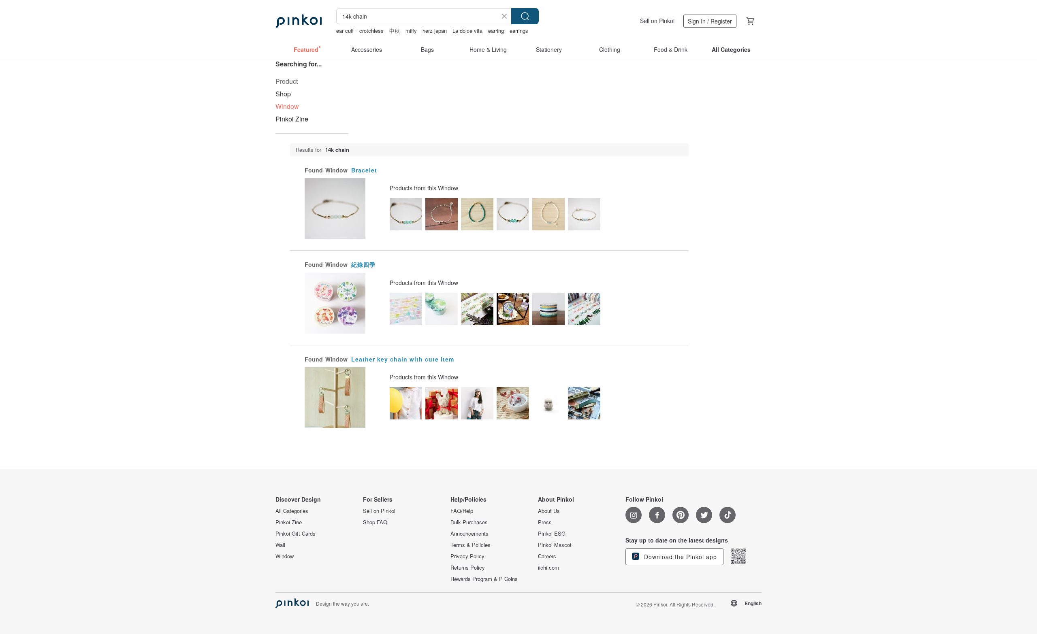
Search (525, 16)
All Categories (291, 511)
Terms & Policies (470, 545)
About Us (549, 511)
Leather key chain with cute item (402, 359)
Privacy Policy (467, 556)
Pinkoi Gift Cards (295, 533)
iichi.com (548, 567)
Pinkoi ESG (551, 533)
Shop (283, 93)
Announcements (469, 533)
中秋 (394, 30)
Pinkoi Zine (291, 118)
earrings (519, 30)
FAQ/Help (461, 511)
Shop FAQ (375, 522)
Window (284, 556)
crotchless (371, 30)
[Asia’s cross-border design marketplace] (298, 21)
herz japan (434, 30)
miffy (411, 30)
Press (545, 522)
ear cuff (345, 30)
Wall (280, 545)
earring (496, 30)
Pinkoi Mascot (555, 545)
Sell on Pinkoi (657, 21)
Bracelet (364, 170)
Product (286, 81)
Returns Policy (467, 567)
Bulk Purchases (469, 522)
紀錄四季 (363, 264)
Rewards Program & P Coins (484, 579)
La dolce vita (467, 30)
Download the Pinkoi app (679, 557)
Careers (547, 556)
